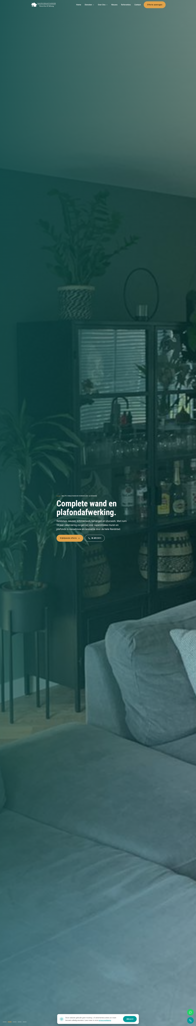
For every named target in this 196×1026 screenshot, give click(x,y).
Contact (137, 5)
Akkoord (129, 1019)
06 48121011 (96, 538)
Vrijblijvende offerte (68, 538)
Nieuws (114, 5)
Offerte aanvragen (154, 5)
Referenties (126, 5)
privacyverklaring (105, 1020)
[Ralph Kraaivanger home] (43, 4)
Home (78, 5)
